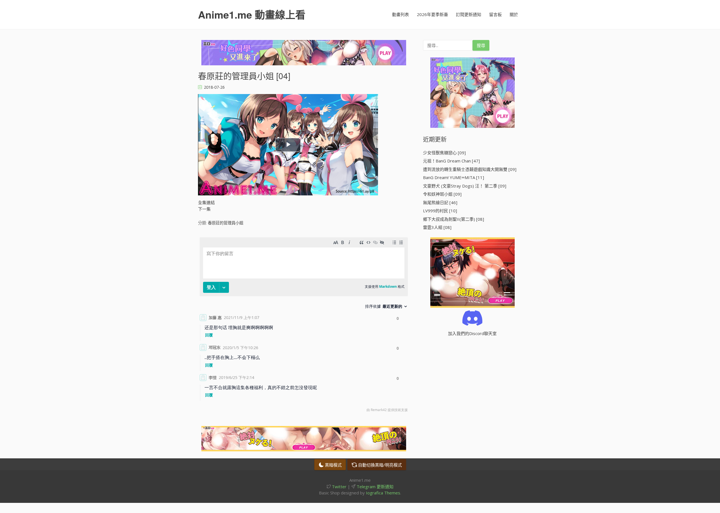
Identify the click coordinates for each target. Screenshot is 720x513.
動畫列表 (400, 14)
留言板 (495, 14)
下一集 (204, 209)
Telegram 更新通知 (374, 486)
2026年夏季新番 (432, 14)
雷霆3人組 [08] (437, 227)
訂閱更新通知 (468, 14)
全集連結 (206, 202)
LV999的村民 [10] (440, 210)
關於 (514, 14)
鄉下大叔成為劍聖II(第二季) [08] (453, 219)
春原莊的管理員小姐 (225, 223)
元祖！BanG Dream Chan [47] (451, 161)
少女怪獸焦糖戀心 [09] (444, 152)
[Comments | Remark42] (304, 326)
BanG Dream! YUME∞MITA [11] (453, 177)
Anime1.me (251, 14)
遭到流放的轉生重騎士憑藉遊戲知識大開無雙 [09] (469, 169)
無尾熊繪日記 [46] (440, 202)
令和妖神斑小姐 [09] (442, 194)
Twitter (338, 486)
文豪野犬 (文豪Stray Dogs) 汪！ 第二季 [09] (464, 186)
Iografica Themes (383, 493)
